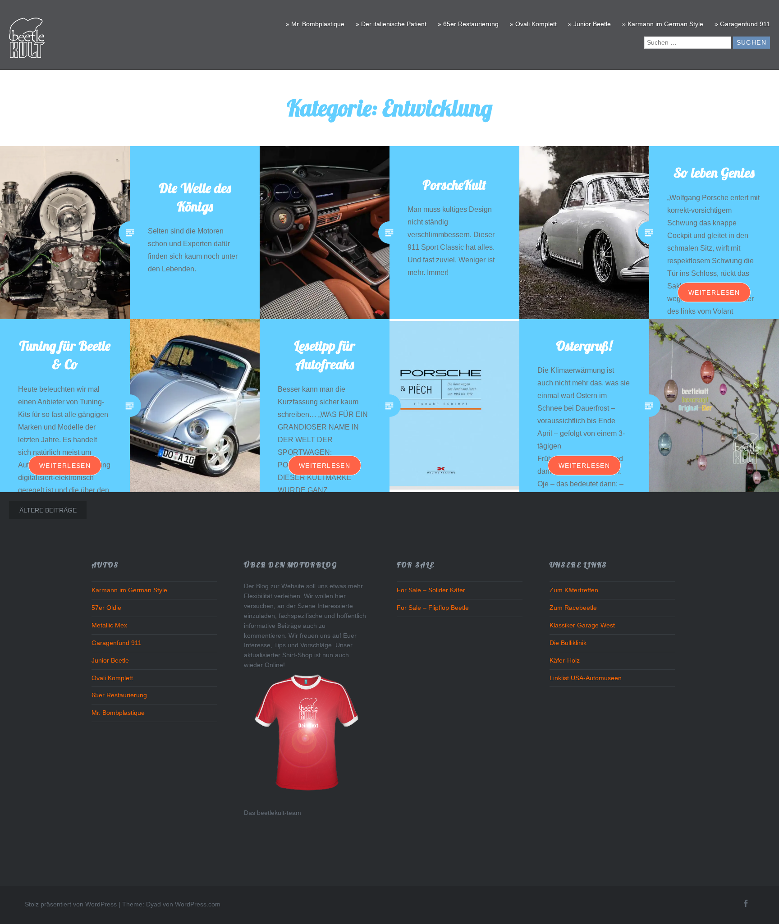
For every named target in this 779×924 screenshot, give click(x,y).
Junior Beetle (110, 660)
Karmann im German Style (129, 590)
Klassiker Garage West (582, 625)
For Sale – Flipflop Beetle (433, 607)
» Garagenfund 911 (742, 23)
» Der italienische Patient (391, 23)
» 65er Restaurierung (468, 23)
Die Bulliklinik (568, 643)
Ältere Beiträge (48, 510)
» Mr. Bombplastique (315, 23)
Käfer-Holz (565, 660)
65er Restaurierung (119, 695)
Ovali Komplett (112, 678)
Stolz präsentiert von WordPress (71, 904)
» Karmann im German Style (662, 23)
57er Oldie (106, 607)
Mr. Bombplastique (118, 712)
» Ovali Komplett (533, 23)
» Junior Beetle (589, 23)
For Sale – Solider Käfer (431, 590)
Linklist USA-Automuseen (586, 678)
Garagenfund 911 (117, 643)
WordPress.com (197, 904)
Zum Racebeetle (573, 607)
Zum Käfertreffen (574, 590)
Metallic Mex (109, 625)
